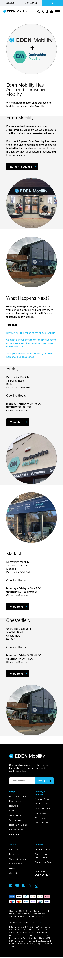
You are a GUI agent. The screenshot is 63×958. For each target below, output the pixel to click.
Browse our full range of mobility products (30, 333)
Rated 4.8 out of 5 (21, 166)
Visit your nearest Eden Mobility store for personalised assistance (30, 355)
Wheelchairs (15, 820)
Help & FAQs (40, 813)
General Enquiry (42, 849)
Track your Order (43, 808)
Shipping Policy (42, 799)
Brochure (10, 3)
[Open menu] (57, 11)
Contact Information (34, 916)
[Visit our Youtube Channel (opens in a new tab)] (17, 885)
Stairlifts (13, 810)
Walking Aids (15, 815)
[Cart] (51, 12)
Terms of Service (39, 913)
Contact (13, 873)
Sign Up (42, 780)
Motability (14, 854)
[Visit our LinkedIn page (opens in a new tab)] (10, 886)
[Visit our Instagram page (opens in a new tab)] (36, 886)
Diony (38, 922)
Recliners (13, 806)
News (12, 868)
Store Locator (15, 863)
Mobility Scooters (17, 796)
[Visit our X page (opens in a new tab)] (29, 886)
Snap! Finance (41, 822)
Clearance (14, 834)
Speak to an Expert (44, 862)
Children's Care (16, 829)
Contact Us (31, 3)
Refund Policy (41, 803)
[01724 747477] (52, 3)
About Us (13, 849)
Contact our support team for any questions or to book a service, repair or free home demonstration (31, 343)
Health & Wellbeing (18, 825)
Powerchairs (15, 801)
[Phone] (42, 11)
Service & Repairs (17, 859)
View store (16, 422)
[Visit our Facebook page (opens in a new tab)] (23, 886)
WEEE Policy (41, 818)
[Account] (47, 12)
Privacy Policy (23, 913)
